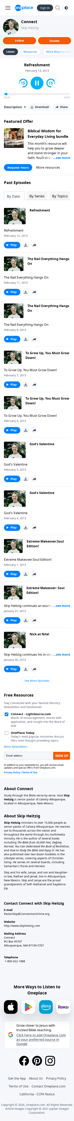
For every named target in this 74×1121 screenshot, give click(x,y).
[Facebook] (24, 1061)
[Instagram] (50, 1061)
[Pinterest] (37, 1061)
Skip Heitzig (30, 28)
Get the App (17, 1078)
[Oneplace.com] (24, 8)
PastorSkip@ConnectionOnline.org (27, 914)
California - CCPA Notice (37, 1094)
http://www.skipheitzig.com (22, 926)
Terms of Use (18, 1086)
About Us (36, 1078)
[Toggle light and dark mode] (66, 8)
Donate (54, 41)
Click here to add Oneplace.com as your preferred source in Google (41, 1039)
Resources (30, 52)
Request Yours (18, 167)
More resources (48, 167)
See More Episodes (37, 681)
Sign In (45, 8)
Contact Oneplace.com (49, 1086)
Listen (10, 52)
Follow (19, 40)
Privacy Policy (56, 1078)
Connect (29, 21)
